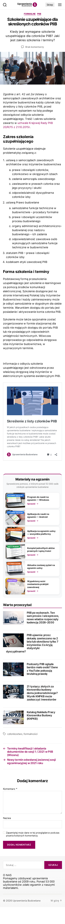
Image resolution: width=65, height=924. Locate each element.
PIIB (39, 13)
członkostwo (14, 733)
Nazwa (7, 818)
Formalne (30, 13)
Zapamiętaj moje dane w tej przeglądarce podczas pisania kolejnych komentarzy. (32, 834)
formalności (30, 733)
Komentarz (10, 789)
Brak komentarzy (34, 46)
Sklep (50, 4)
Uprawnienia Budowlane (27, 900)
